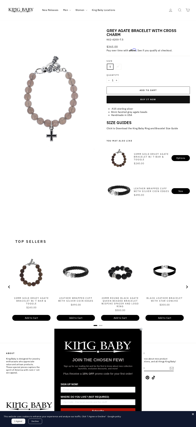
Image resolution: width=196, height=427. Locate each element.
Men (66, 9)
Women (80, 9)
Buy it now (148, 99)
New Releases (50, 9)
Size (110, 61)
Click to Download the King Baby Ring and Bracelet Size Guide (142, 128)
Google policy (114, 416)
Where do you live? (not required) (85, 397)
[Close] (192, 414)
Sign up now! (69, 384)
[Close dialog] (141, 329)
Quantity (113, 75)
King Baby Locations (103, 9)
